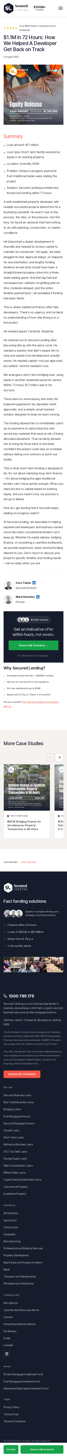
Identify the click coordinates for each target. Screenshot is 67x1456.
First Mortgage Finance (17, 1116)
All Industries (11, 1213)
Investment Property (15, 1193)
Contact (8, 1317)
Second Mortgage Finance (19, 1123)
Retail (7, 1269)
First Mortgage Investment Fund (22, 1381)
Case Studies (10, 862)
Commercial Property (16, 1186)
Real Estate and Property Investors (23, 1262)
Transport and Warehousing (20, 1276)
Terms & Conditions (15, 1421)
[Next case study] (59, 757)
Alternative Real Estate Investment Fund (26, 1388)
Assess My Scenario (22, 1074)
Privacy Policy (11, 1407)
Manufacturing (12, 1241)
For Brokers (10, 1331)
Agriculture (10, 1220)
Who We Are (11, 1303)
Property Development (16, 1255)
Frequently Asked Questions (20, 1324)
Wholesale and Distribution (19, 1283)
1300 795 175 (21, 996)
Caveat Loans (11, 1130)
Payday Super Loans (15, 1158)
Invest (7, 1338)
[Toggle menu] (60, 8)
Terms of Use (11, 1414)
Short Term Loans (14, 1137)
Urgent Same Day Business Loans (22, 1179)
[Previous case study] (50, 757)
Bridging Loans (12, 1109)
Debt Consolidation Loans (18, 1165)
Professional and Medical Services (23, 1248)
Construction (11, 1227)
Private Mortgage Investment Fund (23, 1374)
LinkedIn (8, 1345)
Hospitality (9, 1234)
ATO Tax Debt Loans (15, 1151)
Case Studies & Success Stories (21, 1310)
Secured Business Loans (17, 1095)
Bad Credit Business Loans (19, 1102)
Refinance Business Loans (18, 1144)
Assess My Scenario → (33, 645)
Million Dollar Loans (15, 1172)
